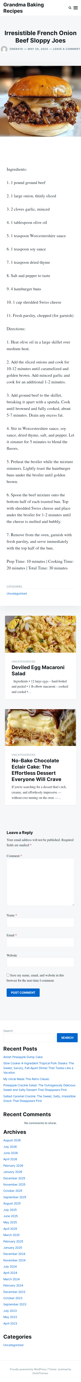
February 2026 (13, 1165)
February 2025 (13, 1241)
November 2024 (14, 1260)
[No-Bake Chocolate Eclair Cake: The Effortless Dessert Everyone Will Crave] (40, 727)
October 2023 (12, 1298)
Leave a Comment (66, 48)
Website (12, 955)
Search (8, 1031)
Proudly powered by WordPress (28, 1369)
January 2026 (12, 1172)
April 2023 (10, 1323)
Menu (76, 8)
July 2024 (10, 1266)
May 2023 (10, 1317)
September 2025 (14, 1197)
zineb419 (16, 48)
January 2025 (12, 1247)
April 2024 (10, 1272)
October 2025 (12, 1190)
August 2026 (12, 1140)
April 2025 (10, 1228)
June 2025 (10, 1216)
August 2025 (12, 1203)
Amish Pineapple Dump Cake (23, 1057)
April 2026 (10, 1159)
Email (12, 935)
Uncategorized (17, 593)
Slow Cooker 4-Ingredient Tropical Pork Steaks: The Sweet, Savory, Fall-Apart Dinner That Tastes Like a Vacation (38, 1067)
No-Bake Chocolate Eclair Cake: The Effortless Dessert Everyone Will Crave (36, 770)
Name (12, 915)
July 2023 (10, 1310)
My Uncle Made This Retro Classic (26, 1079)
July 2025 (10, 1210)
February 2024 (13, 1285)
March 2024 (11, 1279)
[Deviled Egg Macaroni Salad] (40, 634)
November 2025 (14, 1184)
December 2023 (14, 1292)
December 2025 (14, 1178)
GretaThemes (40, 1373)
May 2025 (10, 1222)
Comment (14, 855)
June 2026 (10, 1153)
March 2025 (11, 1235)
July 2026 (10, 1146)
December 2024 (14, 1254)
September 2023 (14, 1304)
